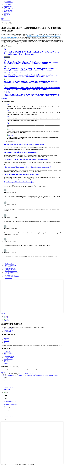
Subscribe (3, 372)
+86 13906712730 (8, 328)
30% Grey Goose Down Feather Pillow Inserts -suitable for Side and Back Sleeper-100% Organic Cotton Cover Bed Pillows (31, 62)
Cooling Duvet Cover (10, 269)
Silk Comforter (37, 375)
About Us (6, 338)
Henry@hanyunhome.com (10, 404)
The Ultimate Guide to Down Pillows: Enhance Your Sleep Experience (26, 159)
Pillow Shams (29, 375)
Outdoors (6, 15)
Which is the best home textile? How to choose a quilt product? (24, 144)
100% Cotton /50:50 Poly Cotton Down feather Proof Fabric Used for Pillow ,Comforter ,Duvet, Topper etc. (31, 53)
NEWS (5, 342)
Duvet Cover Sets (8, 11)
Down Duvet (8, 273)
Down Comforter (45, 375)
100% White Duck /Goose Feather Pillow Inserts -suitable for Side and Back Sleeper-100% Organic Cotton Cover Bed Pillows (32, 88)
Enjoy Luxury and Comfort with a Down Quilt (19, 182)
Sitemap (34, 374)
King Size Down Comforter (12, 276)
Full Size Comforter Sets (19, 375)
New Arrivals (7, 14)
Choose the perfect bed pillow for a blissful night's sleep (21, 174)
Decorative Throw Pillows (43, 36)
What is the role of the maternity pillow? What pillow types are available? (27, 167)
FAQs (5, 339)
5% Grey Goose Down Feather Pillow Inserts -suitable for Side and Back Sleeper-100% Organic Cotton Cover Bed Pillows (30, 82)
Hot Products (28, 374)
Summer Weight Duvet (10, 265)
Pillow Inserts (8, 278)
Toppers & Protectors (9, 8)
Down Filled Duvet (10, 275)
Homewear (6, 13)
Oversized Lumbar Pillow (11, 272)
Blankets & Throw (8, 10)
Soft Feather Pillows (10, 268)
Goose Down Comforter (7, 375)
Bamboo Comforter (55, 375)
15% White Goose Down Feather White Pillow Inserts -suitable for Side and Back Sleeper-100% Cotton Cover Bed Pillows (30, 75)
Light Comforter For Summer (10, 37)
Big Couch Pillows (9, 264)
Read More (6, 57)
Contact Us (6, 341)
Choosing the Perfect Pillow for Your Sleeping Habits (20, 152)
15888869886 (7, 389)
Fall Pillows (8, 266)
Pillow (5, 7)
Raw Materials (7, 4)
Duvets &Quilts (7, 6)
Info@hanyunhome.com (10, 331)
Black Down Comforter (11, 271)
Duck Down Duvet (32, 36)
